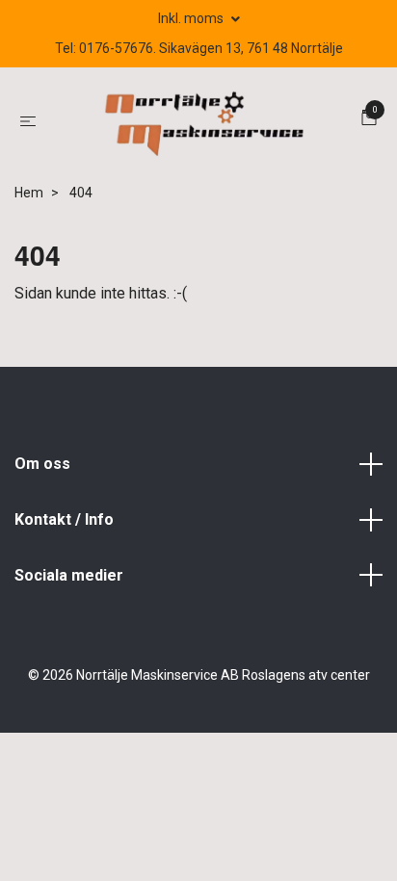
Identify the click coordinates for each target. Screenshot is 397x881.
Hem (28, 192)
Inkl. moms (192, 18)
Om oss (42, 463)
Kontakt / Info (64, 519)
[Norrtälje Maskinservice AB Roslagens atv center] (202, 121)
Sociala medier (68, 575)
